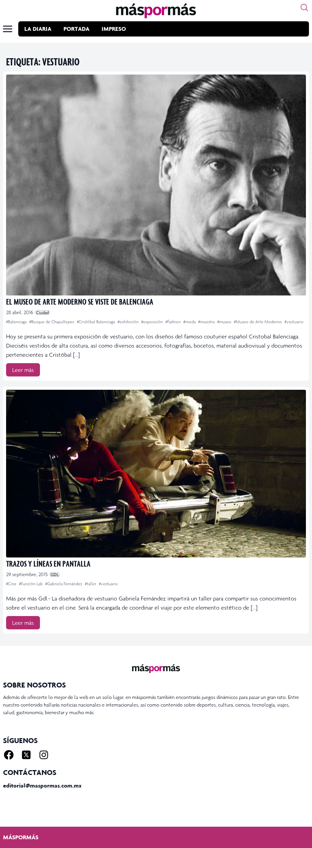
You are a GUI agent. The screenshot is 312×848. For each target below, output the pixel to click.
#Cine (12, 583)
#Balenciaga (17, 321)
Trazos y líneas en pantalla (48, 563)
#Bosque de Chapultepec (52, 321)
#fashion (174, 321)
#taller (91, 583)
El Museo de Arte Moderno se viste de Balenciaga (79, 301)
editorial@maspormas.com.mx (42, 785)
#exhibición (129, 321)
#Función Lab (31, 583)
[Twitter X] (26, 755)
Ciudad (42, 312)
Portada (76, 28)
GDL (55, 574)
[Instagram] (43, 755)
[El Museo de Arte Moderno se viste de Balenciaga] (156, 185)
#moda (190, 321)
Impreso (114, 28)
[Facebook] (8, 755)
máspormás (20, 837)
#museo (224, 321)
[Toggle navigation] (7, 28)
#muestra (207, 321)
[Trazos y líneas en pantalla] (156, 473)
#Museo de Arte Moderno (258, 321)
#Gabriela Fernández (64, 583)
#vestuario (294, 321)
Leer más (23, 369)
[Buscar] (304, 7)
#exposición (152, 321)
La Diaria (37, 28)
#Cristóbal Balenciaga (96, 321)
